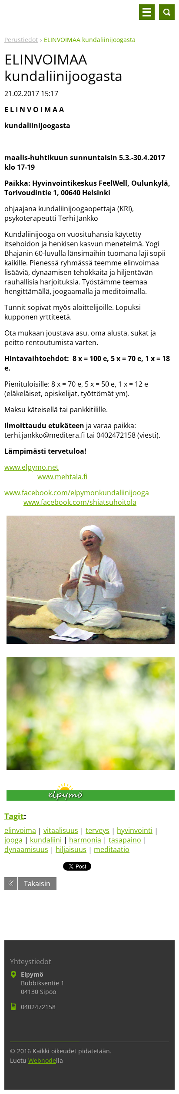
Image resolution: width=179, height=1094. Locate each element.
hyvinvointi (134, 830)
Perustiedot (21, 39)
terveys (97, 830)
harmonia (85, 840)
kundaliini (46, 840)
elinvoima (20, 830)
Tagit (14, 816)
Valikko (147, 12)
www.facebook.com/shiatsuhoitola (79, 502)
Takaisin (37, 883)
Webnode (42, 1060)
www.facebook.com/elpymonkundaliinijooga (76, 492)
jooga (13, 840)
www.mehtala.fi (62, 476)
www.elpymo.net (31, 467)
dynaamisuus (26, 849)
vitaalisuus (60, 830)
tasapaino (125, 840)
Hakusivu (167, 12)
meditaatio (111, 849)
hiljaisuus (71, 849)
